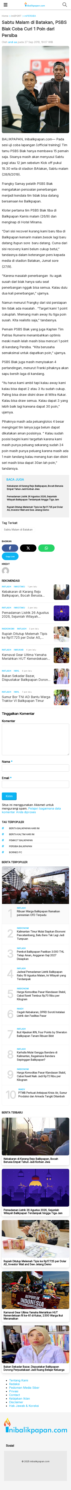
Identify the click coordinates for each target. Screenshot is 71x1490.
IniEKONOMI (8, 629)
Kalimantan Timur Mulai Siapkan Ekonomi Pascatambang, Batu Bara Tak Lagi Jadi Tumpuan (41, 935)
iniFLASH (6, 587)
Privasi (13, 1391)
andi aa (12, 42)
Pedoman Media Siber (24, 1387)
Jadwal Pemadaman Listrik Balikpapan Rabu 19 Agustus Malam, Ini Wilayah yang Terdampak (41, 975)
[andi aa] (7, 571)
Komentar (8, 721)
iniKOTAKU (19, 587)
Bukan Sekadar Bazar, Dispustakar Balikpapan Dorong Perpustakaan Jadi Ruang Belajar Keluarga (26, 678)
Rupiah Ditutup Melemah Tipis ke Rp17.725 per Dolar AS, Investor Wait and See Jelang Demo (24, 635)
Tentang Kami (18, 1380)
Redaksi (14, 1384)
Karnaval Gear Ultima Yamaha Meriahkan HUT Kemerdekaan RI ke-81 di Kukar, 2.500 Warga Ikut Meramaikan (25, 656)
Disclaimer (16, 1402)
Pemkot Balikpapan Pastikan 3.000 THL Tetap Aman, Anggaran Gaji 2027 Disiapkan (40, 955)
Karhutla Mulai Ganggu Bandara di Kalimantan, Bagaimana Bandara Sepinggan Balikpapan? (37, 1056)
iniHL (16, 671)
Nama (7, 761)
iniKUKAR (18, 650)
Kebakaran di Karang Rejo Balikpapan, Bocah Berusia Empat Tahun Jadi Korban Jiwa (25, 593)
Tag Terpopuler (13, 822)
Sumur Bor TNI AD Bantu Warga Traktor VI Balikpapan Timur (26, 699)
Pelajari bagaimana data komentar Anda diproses (31, 810)
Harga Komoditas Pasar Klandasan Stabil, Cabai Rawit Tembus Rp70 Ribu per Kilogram (41, 995)
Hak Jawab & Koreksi (24, 1406)
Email (7, 778)
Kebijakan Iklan (19, 1398)
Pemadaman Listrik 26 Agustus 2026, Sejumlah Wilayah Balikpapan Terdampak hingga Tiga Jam (25, 614)
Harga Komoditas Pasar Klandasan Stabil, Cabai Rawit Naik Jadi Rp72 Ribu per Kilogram (41, 1076)
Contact (14, 1395)
